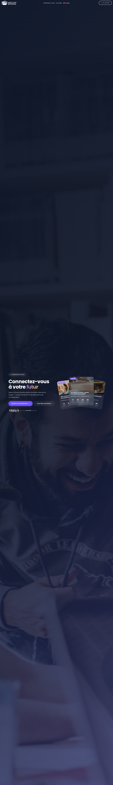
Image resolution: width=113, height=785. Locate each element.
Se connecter (106, 2)
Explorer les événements (19, 403)
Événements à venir (49, 3)
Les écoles (59, 3)
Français (67, 3)
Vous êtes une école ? (44, 403)
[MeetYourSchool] (8, 3)
